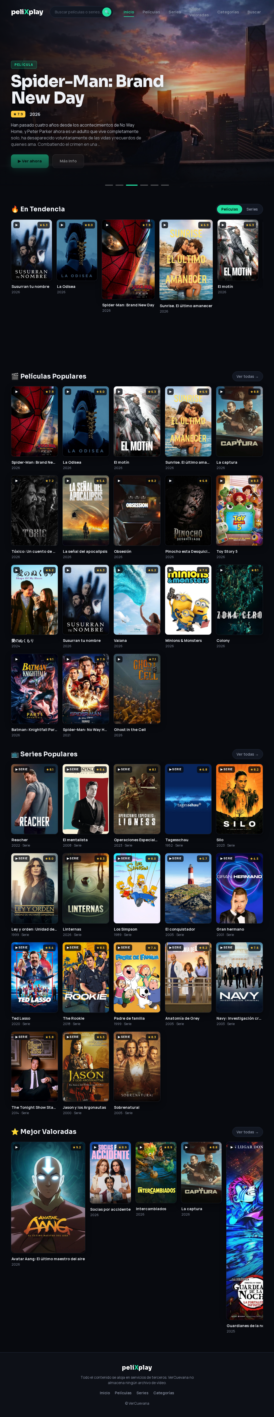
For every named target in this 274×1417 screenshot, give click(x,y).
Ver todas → (248, 376)
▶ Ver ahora (30, 161)
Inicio (129, 11)
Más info (68, 161)
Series (175, 11)
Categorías (228, 11)
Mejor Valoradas (199, 11)
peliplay (27, 12)
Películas (151, 11)
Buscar (254, 11)
